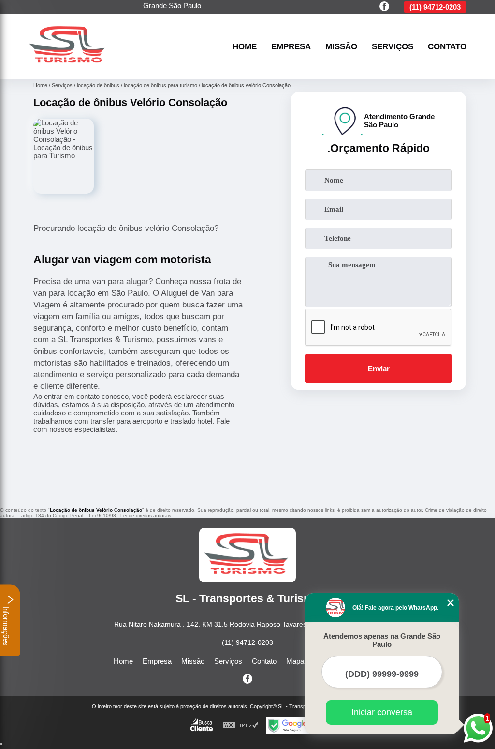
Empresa (291, 46)
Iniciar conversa (381, 712)
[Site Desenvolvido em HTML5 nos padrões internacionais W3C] (241, 725)
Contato (447, 46)
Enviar (379, 369)
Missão (341, 46)
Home (245, 46)
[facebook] (384, 7)
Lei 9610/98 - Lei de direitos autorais (130, 515)
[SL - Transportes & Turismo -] (68, 67)
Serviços (392, 46)
